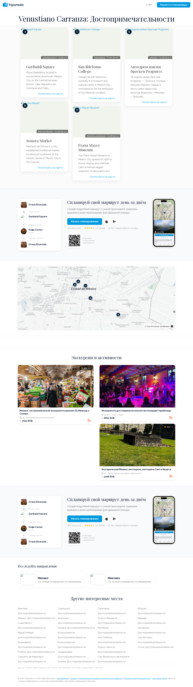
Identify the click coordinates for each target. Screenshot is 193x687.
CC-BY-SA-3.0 (60, 131)
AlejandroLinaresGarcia (96, 136)
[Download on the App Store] (106, 221)
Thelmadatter (99, 57)
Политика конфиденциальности (137, 678)
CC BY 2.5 (62, 57)
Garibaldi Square (40, 66)
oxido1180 (154, 57)
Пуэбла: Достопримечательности (36, 652)
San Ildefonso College (89, 68)
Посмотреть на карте (50, 93)
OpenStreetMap (152, 326)
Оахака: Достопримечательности (76, 627)
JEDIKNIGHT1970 (50, 57)
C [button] (85, 285)
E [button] (118, 314)
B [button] (90, 298)
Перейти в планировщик (173, 5)
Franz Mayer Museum (89, 147)
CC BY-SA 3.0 (113, 136)
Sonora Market (39, 140)
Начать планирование (84, 221)
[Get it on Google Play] (114, 221)
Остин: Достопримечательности (155, 647)
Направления (63, 678)
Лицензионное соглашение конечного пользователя (100, 678)
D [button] (75, 284)
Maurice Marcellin (45, 131)
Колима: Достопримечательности (76, 661)
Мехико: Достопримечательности (36, 618)
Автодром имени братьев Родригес (146, 68)
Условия (73, 678)
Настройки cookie (159, 678)
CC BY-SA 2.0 (165, 57)
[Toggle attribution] (172, 326)
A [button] (78, 281)
